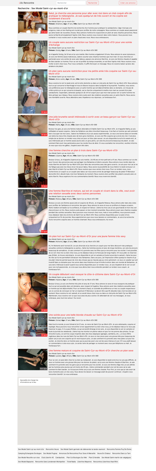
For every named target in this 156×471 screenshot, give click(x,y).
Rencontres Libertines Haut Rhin (105, 462)
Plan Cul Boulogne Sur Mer (77, 457)
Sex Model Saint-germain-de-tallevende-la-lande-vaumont (83, 449)
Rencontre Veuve (52, 449)
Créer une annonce (128, 3)
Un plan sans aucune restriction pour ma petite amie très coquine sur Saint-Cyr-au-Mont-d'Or (93, 72)
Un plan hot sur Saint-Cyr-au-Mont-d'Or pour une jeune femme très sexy (87, 236)
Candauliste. (60, 457)
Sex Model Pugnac (50, 453)
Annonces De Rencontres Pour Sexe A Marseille (77, 453)
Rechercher (92, 3)
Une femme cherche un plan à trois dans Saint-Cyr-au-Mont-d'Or (83, 150)
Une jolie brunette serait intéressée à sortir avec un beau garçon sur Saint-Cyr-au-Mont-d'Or (92, 118)
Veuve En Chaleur (104, 453)
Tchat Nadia (71, 462)
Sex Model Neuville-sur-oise (29, 457)
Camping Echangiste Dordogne (29, 453)
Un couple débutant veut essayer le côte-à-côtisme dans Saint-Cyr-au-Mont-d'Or (92, 274)
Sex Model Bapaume (26, 462)
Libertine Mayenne (84, 462)
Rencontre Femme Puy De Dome (119, 449)
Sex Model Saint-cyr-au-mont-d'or (31, 449)
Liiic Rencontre (26, 3)
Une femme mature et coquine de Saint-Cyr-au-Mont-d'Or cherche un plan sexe (91, 350)
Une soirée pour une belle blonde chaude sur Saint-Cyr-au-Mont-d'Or (85, 315)
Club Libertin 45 (47, 457)
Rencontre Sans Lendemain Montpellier (50, 462)
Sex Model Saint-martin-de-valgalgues (116, 457)
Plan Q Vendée (94, 457)
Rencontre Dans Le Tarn (121, 453)
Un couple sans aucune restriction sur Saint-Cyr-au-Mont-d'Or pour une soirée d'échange (90, 43)
